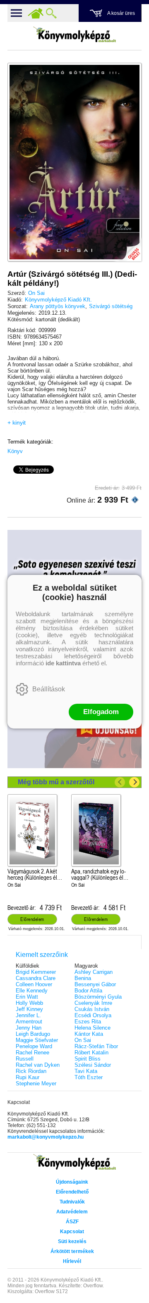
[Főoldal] (35, 13)
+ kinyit (16, 422)
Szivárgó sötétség (110, 306)
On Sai (36, 293)
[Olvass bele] (127, 247)
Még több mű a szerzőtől (56, 782)
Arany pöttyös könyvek (57, 306)
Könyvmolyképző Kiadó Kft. (58, 300)
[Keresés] (51, 13)
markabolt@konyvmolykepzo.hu (45, 1137)
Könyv (15, 451)
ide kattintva (63, 663)
